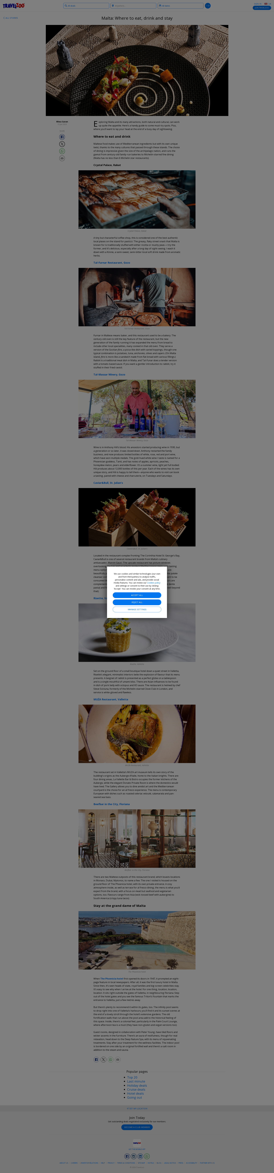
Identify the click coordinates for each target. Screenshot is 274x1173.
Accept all (137, 595)
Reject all (137, 602)
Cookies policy (153, 582)
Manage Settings (137, 609)
